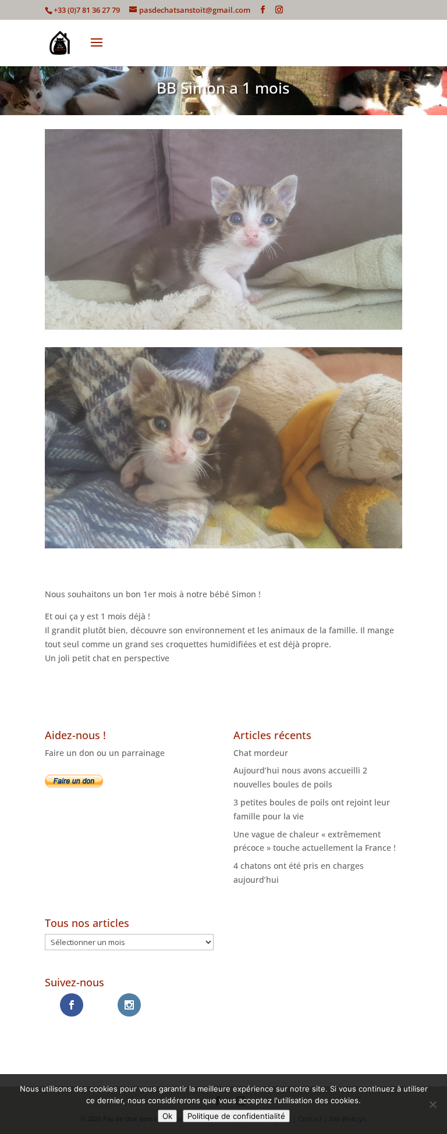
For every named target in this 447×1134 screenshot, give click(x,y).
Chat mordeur (260, 752)
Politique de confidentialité (236, 1116)
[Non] (432, 1104)
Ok (167, 1116)
